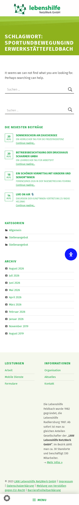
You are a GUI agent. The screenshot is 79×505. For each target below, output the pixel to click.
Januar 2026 (16, 319)
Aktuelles (50, 377)
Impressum (66, 481)
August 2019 (16, 333)
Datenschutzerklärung (20, 485)
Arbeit (8, 370)
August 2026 (16, 268)
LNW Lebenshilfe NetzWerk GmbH (35, 481)
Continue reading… (25, 143)
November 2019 (18, 326)
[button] (7, 498)
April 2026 (15, 297)
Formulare (11, 383)
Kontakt (49, 383)
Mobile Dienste (14, 377)
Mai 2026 (14, 290)
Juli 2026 (14, 275)
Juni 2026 (14, 283)
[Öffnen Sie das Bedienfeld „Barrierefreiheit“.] (71, 254)
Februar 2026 (17, 311)
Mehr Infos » (55, 462)
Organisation (52, 370)
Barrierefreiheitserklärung (44, 490)
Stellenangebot (18, 237)
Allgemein (15, 230)
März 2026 (15, 304)
